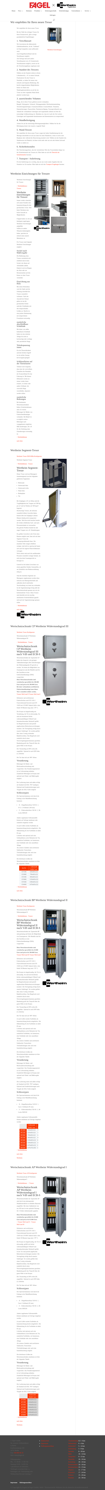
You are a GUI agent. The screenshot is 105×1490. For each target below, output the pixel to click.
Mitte (70, 1454)
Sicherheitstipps (64, 11)
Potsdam (71, 1478)
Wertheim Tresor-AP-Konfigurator (27, 1173)
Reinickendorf (73, 1464)
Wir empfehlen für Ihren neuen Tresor (31, 22)
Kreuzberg (71, 1462)
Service (87, 11)
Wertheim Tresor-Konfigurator (26, 632)
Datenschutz (45, 1441)
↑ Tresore (31, 1183)
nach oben (20, 441)
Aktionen (29, 11)
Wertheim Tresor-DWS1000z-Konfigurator (29, 456)
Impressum (44, 1443)
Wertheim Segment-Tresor (24, 450)
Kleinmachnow (73, 1467)
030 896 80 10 (18, 1453)
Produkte (37, 11)
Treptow (71, 1470)
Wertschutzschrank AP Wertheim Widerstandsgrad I (38, 1167)
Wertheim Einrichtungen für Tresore (30, 173)
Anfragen (52, 15)
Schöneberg (72, 1449)
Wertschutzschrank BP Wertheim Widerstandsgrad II (38, 900)
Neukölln (71, 1459)
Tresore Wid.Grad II (23, 694)
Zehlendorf (71, 1446)
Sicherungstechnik (50, 11)
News (19, 11)
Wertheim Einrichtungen (54, 50)
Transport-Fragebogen (52, 164)
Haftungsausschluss (47, 1446)
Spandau (71, 1451)
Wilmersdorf (72, 1443)
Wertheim (19, 1158)
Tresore (19, 188)
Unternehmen (75, 11)
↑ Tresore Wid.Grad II (23, 1222)
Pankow (71, 1475)
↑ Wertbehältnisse (22, 186)
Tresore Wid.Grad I (34, 694)
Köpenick (71, 1472)
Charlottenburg (73, 1441)
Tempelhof (71, 1456)
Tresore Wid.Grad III (23, 955)
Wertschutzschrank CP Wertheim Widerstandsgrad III (39, 626)
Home (13, 11)
